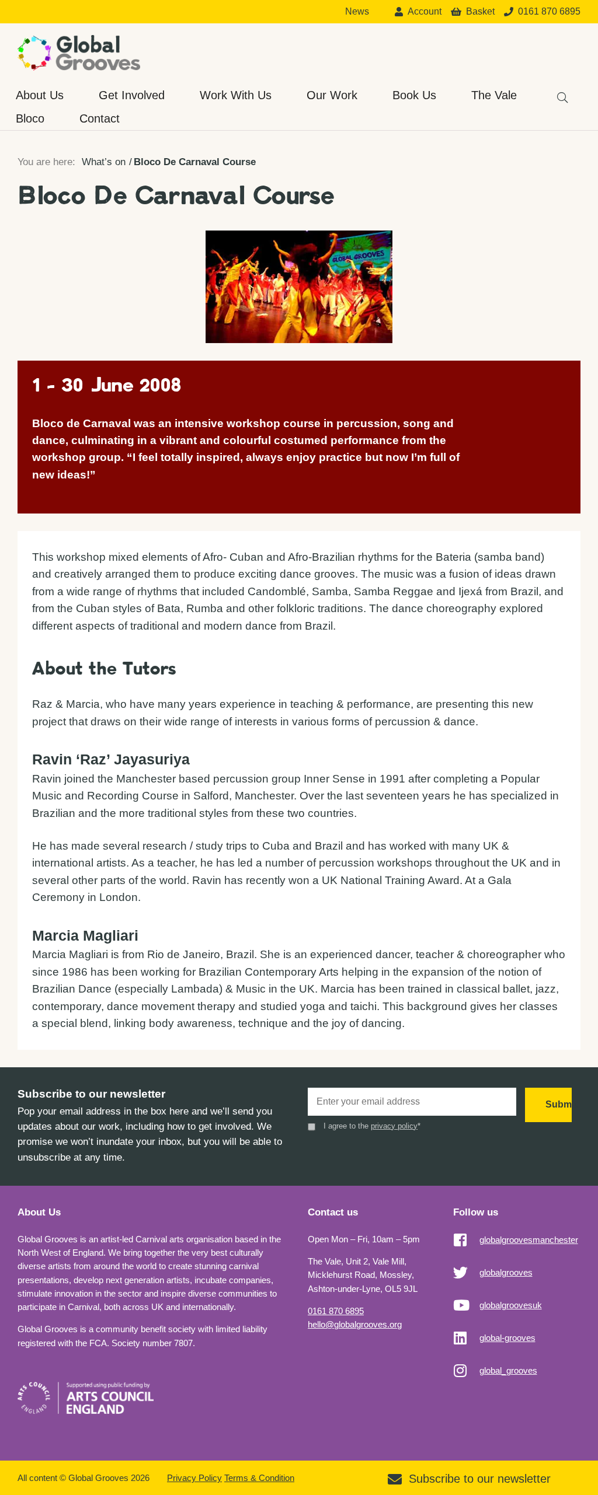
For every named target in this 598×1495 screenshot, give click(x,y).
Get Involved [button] (132, 95)
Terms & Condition (259, 1478)
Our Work (332, 95)
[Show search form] (557, 91)
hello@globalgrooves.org (355, 1324)
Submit (558, 1104)
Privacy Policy (194, 1478)
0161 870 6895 (336, 1311)
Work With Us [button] (236, 95)
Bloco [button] (30, 118)
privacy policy (394, 1126)
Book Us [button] (414, 95)
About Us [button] (40, 95)
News (357, 11)
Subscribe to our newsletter (480, 1478)
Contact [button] (99, 118)
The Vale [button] (494, 95)
